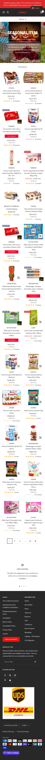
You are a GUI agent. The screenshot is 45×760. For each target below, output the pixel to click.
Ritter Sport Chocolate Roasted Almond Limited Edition (11, 333)
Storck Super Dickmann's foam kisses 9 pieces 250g (12, 92)
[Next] (35, 541)
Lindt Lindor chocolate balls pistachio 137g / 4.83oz (33, 332)
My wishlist (28, 605)
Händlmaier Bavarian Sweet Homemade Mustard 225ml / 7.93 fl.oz (12, 288)
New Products (29, 628)
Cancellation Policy (9, 626)
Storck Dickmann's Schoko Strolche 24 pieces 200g (33, 210)
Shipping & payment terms (10, 612)
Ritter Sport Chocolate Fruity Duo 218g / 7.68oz (11, 521)
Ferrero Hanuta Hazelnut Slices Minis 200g (33, 376)
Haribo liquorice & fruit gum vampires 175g (11, 483)
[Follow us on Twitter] (10, 675)
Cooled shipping (11, 209)
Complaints (6, 618)
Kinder (11, 408)
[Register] (35, 661)
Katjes (33, 517)
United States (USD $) (10, 725)
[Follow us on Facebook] (5, 675)
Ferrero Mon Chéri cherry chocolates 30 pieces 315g (12, 130)
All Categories (29, 640)
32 (30, 541)
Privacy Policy (7, 630)
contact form (37, 5)
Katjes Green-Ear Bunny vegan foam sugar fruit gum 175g (33, 522)
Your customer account (11, 601)
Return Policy (7, 622)
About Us (28, 613)
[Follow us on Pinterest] (5, 680)
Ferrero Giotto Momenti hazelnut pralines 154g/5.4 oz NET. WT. (11, 173)
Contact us (28, 625)
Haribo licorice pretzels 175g (33, 411)
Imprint (5, 634)
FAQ (26, 621)
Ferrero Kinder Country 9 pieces (11, 412)
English (24, 725)
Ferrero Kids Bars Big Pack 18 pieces (12, 447)
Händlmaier (11, 283)
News (27, 609)
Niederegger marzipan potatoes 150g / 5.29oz (33, 447)
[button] (37, 8)
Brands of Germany (11, 206)
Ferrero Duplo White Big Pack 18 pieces (11, 376)
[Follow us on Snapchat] (10, 680)
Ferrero (11, 126)
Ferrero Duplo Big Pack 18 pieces (33, 130)
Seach (27, 601)
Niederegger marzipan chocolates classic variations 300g (33, 288)
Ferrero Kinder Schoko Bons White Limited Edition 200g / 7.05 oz (33, 484)
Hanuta (33, 88)
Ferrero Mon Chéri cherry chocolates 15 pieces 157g (11, 246)
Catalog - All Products (32, 636)
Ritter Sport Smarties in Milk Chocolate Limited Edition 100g (33, 247)
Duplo (33, 126)
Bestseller (28, 632)
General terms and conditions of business (10, 606)
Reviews (27, 617)
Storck (11, 88)
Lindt (33, 328)
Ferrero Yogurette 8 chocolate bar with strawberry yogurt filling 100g (33, 173)
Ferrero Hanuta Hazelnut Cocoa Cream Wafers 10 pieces (33, 93)
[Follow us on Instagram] (14, 675)
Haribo (33, 408)
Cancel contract (11, 639)
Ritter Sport (33, 242)
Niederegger (33, 283)
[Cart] (41, 12)
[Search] (8, 12)
